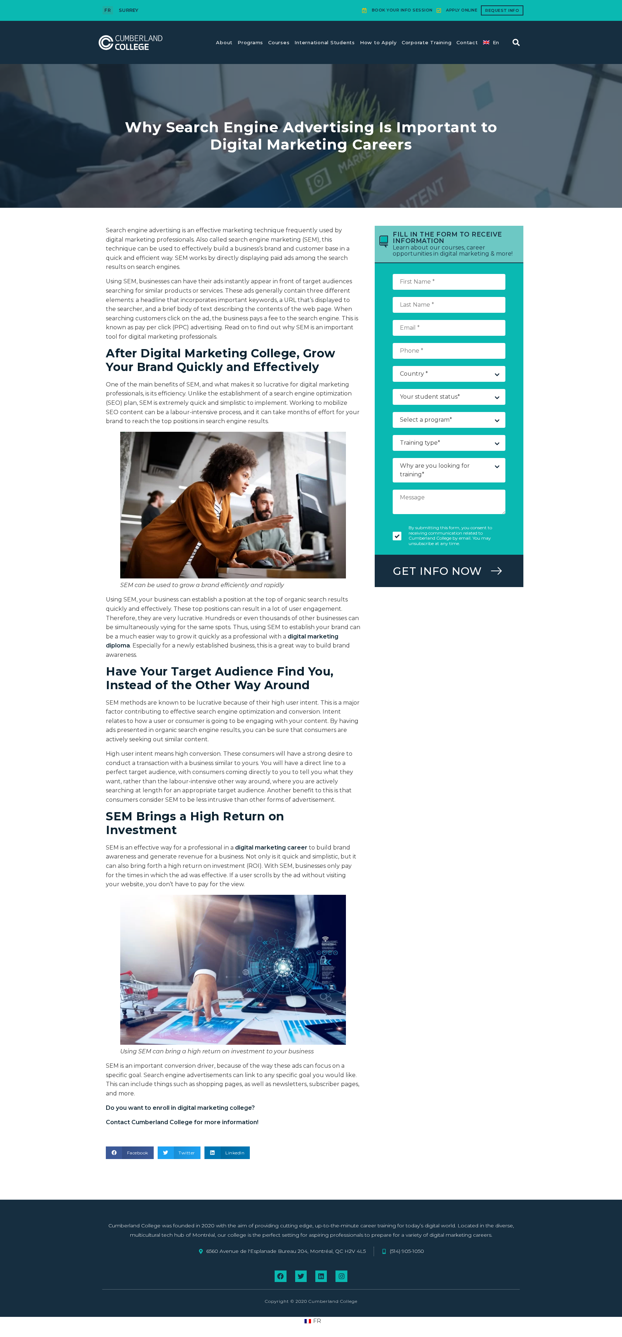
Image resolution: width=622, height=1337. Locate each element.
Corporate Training (427, 42)
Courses (278, 42)
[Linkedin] (321, 1276)
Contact (467, 42)
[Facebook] (280, 1276)
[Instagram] (341, 1276)
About (224, 42)
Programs (250, 42)
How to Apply (378, 42)
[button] (516, 42)
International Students (324, 42)
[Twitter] (301, 1276)
